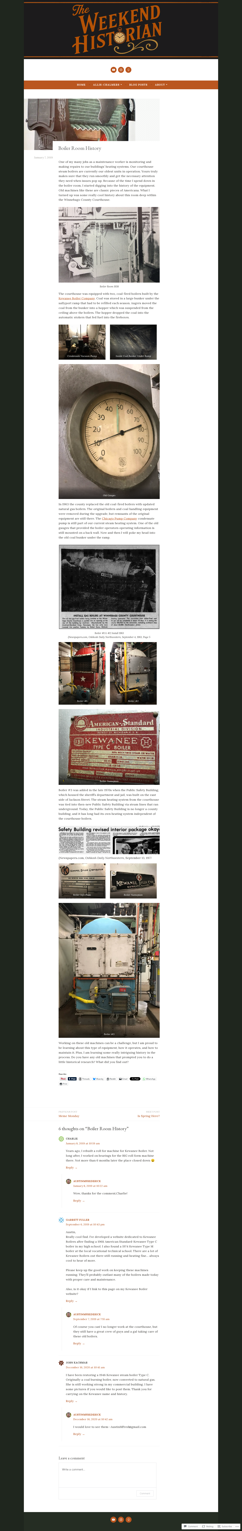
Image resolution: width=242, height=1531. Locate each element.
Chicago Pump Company (119, 518)
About (160, 84)
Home (81, 84)
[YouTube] (113, 69)
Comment (145, 1493)
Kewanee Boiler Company (77, 298)
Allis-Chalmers (106, 84)
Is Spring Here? (149, 1114)
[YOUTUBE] (113, 1519)
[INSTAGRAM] (121, 1519)
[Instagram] (121, 69)
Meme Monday (69, 1114)
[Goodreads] (128, 69)
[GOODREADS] (128, 1519)
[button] (82, 342)
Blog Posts (138, 84)
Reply (70, 1167)
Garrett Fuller (77, 1219)
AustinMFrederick (87, 1181)
